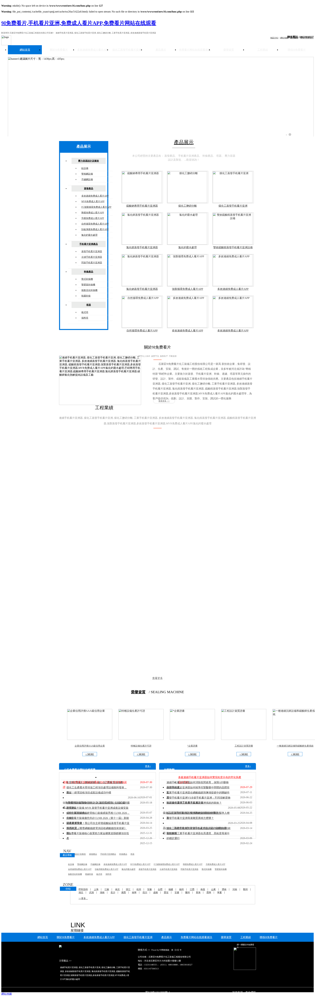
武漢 (91, 892)
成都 (155, 892)
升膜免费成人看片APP (92, 218)
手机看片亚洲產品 (88, 244)
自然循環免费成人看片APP (95, 224)
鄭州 (245, 889)
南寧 (134, 892)
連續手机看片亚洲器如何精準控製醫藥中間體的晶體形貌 (198, 790)
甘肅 (177, 892)
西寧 (209, 892)
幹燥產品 (88, 271)
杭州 (138, 889)
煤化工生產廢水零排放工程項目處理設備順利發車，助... (96, 790)
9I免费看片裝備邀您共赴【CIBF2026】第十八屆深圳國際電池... (98, 805)
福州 (181, 889)
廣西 (123, 892)
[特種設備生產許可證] (141, 739)
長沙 (113, 892)
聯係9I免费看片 (297, 49)
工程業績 (262, 49)
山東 (213, 889)
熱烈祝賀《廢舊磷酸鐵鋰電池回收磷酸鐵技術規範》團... (96, 831)
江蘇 (107, 889)
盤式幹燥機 (87, 279)
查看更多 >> (164, 401)
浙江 (128, 889)
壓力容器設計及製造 (88, 161)
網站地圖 (6, 993)
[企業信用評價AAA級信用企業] (89, 739)
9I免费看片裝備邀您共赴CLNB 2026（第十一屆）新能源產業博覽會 (97, 820)
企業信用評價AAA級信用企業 (90, 746)
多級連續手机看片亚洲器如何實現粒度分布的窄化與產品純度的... (209, 780)
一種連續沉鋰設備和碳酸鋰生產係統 (295, 746)
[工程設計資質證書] (243, 739)
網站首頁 (25, 49)
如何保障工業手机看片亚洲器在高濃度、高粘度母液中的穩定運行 (198, 836)
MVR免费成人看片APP (93, 201)
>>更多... (83, 898)
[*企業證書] (192, 739)
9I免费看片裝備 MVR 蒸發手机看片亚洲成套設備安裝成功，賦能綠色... (97, 810)
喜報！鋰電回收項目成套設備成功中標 (88, 792)
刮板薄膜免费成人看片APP (95, 229)
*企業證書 (192, 746)
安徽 (149, 889)
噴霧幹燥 (86, 296)
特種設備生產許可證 (141, 746)
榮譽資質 (228, 49)
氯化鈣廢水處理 (89, 235)
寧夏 (219, 892)
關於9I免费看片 (59, 49)
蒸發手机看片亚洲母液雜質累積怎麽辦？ (190, 818)
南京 (117, 889)
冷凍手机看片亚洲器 (91, 257)
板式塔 (84, 312)
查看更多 (157, 678)
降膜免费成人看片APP (92, 212)
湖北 (81, 892)
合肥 (160, 889)
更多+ (148, 766)
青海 (198, 892)
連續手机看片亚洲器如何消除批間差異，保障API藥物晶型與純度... (198, 785)
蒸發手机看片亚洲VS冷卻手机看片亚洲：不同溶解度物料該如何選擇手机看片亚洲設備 (198, 800)
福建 (170, 889)
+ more (89, 754)
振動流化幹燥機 (89, 290)
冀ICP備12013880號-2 (157, 992)
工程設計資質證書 (244, 746)
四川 (145, 892)
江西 (192, 889)
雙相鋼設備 (87, 174)
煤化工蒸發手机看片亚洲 (126, 49)
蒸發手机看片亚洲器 (91, 251)
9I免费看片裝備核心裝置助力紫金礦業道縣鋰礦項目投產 (97, 836)
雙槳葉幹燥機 (88, 284)
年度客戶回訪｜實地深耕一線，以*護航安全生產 (94, 782)
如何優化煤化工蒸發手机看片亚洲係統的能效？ (194, 802)
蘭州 (187, 892)
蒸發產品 (88, 188)
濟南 (224, 889)
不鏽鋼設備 (87, 179)
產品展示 (161, 49)
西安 (166, 892)
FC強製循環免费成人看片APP (96, 207)
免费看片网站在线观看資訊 (194, 49)
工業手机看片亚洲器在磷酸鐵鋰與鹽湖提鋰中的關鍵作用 (198, 795)
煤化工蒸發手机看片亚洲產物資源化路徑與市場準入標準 (198, 815)
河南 (234, 889)
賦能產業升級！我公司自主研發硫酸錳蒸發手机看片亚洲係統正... (97, 825)
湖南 (102, 892)
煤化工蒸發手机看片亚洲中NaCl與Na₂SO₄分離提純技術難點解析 (199, 831)
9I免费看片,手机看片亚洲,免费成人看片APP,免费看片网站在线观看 (78, 23)
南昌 (202, 889)
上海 (96, 889)
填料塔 (84, 318)
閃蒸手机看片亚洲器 (91, 262)
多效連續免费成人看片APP (92, 49)
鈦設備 (84, 168)
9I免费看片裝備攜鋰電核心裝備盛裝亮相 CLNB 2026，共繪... (98, 815)
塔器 (88, 305)
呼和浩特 (83, 889)
